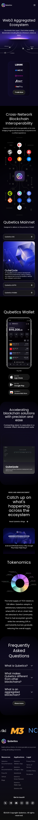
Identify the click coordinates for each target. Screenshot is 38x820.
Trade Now (19, 92)
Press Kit (4, 773)
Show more (19, 703)
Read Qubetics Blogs (17, 521)
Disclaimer (29, 774)
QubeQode (17, 773)
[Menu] (34, 5)
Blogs (3, 780)
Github (4, 776)
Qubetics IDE (18, 788)
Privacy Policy (30, 761)
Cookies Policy (31, 771)
